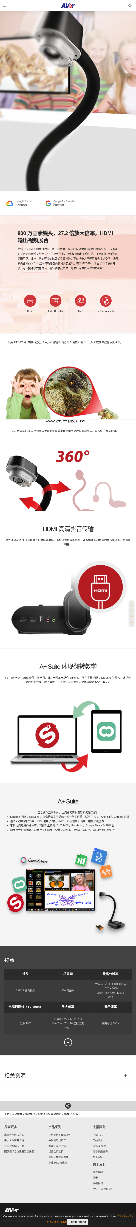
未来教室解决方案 (14, 1134)
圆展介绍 (98, 1172)
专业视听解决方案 (14, 1146)
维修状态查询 (100, 1151)
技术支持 (98, 1157)
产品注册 (98, 1140)
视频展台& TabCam (59, 1134)
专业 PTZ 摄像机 (58, 1162)
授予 (95, 1177)
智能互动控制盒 (57, 1146)
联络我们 (98, 1183)
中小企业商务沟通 (14, 1140)
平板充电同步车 (57, 1140)
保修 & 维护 (99, 1146)
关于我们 (99, 1164)
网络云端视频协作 (58, 1157)
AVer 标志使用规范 (103, 1189)
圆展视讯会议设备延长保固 (19, 1151)
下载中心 (98, 1134)
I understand (77, 1221)
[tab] (131, 605)
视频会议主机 (56, 1151)
